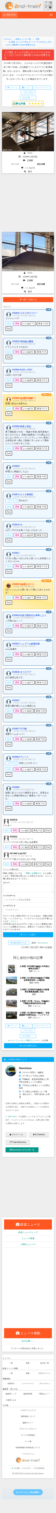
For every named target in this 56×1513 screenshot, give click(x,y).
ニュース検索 (28, 1238)
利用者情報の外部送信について (28, 1448)
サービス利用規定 (28, 1435)
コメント (6, 883)
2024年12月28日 (29, 157)
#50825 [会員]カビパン (23, 584)
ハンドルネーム (9, 895)
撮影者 (40, 164)
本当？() (43, 323)
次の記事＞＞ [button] (28, 98)
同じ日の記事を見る (28, 1046)
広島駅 (29, 160)
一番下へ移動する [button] (29, 299)
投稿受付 (11, 1383)
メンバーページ (28, 1383)
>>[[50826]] (11, 763)
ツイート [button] (13, 87)
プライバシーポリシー (28, 1429)
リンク (19, 620)
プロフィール (17, 1134)
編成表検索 (27, 1394)
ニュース (19, 1040)
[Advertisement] (28, 28)
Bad (9, 328)
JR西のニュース (32, 1040)
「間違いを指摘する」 (33, 873)
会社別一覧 (44, 1363)
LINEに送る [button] (28, 92)
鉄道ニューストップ (28, 1232)
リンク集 (28, 1441)
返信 (9, 323)
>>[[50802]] (11, 500)
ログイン (14, 921)
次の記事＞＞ (28, 1341)
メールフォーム (28, 1454)
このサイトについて (28, 1410)
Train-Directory (19, 1142)
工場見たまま (11, 1400)
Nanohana (42, 943)
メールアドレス (9, 906)
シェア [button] (27, 87)
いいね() (29, 323)
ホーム (11, 1040)
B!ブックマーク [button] (42, 87)
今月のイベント (44, 1373)
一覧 (11, 1363)
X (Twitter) (40, 1134)
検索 (27, 1363)
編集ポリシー (28, 1423)
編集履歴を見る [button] (19, 943)
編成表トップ (11, 1394)
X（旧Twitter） (11, 1116)
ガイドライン (44, 1383)
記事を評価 (19, 103)
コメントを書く (29, 935)
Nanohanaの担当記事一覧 (23, 1150)
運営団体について (28, 1416)
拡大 (29, 171)
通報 (17, 323)
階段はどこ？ (44, 1394)
